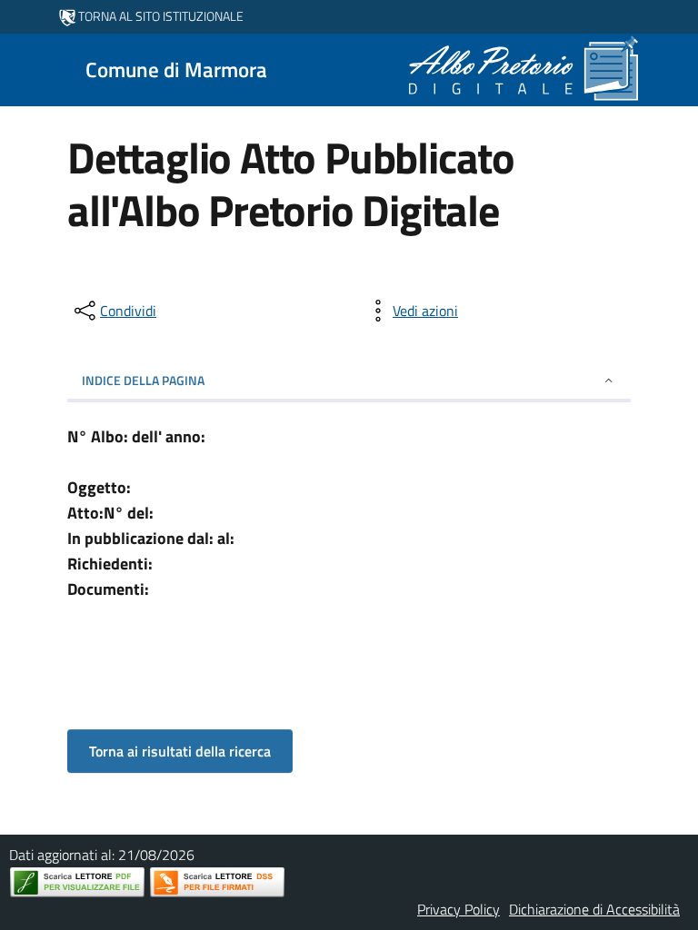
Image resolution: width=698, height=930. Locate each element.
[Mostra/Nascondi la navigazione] (22, 68)
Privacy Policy (458, 909)
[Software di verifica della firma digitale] (217, 882)
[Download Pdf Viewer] (77, 882)
